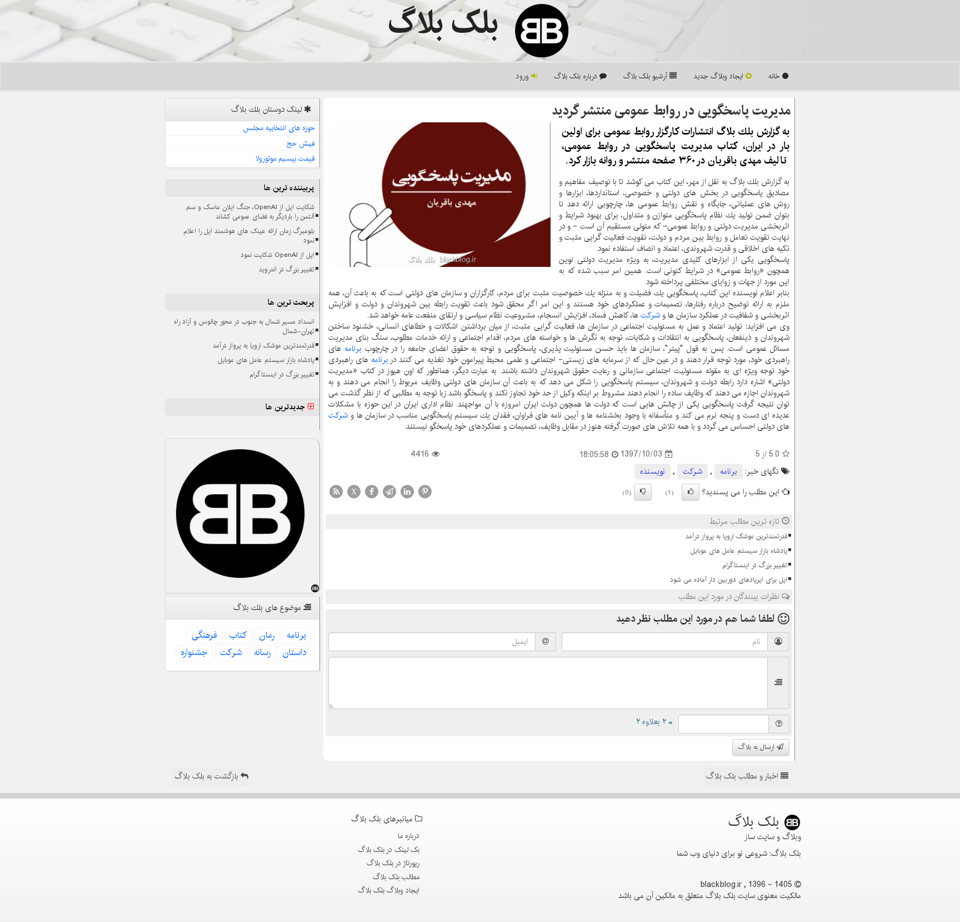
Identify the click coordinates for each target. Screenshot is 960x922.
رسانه (262, 652)
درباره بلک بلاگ (576, 76)
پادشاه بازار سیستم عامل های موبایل (739, 551)
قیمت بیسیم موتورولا (285, 158)
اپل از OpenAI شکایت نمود (277, 255)
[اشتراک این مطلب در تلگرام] (389, 491)
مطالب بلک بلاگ (396, 877)
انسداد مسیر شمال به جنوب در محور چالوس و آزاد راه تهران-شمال (244, 326)
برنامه (353, 348)
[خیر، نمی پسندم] (643, 492)
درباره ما (408, 836)
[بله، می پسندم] (690, 492)
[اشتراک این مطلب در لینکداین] (407, 491)
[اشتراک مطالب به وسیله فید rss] (336, 491)
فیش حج (301, 143)
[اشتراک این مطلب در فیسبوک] (371, 491)
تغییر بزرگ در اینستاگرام (754, 565)
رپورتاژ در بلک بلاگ (393, 863)
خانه (775, 76)
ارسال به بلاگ (757, 747)
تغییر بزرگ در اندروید (286, 269)
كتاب (238, 635)
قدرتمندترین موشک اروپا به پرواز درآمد (736, 536)
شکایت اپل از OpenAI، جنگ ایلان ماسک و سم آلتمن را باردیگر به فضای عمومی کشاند (250, 212)
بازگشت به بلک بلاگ (207, 776)
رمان (266, 635)
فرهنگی (204, 635)
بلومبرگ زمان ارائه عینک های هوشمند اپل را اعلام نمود (248, 236)
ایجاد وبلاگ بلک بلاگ (388, 890)
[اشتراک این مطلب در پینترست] (425, 491)
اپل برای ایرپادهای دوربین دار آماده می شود (728, 579)
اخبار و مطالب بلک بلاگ (743, 776)
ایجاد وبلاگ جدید (719, 76)
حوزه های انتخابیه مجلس (279, 128)
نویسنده (652, 471)
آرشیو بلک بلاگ (646, 76)
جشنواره (194, 652)
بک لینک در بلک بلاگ (388, 850)
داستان (294, 652)
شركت (650, 315)
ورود (523, 76)
